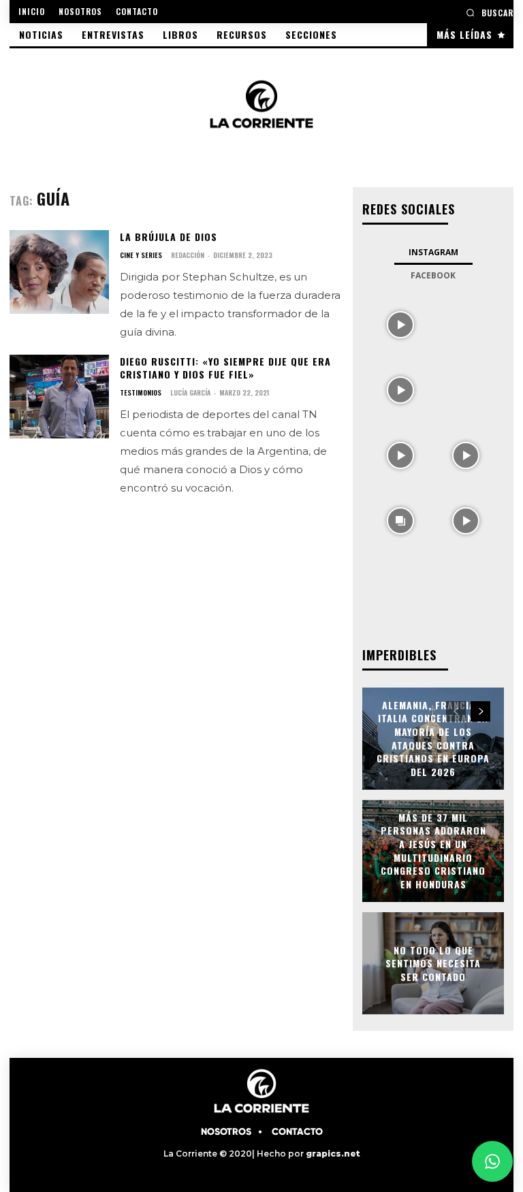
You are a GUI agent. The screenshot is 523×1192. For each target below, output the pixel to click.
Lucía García (190, 392)
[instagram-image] (400, 323)
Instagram (433, 252)
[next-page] (480, 711)
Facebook (433, 275)
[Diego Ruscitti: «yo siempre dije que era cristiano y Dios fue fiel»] (59, 396)
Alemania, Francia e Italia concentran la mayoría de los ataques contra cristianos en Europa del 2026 (433, 738)
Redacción (187, 255)
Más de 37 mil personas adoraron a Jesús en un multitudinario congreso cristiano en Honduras (433, 850)
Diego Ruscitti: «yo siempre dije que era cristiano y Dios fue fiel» (225, 368)
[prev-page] (456, 711)
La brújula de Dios (168, 236)
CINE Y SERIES (141, 255)
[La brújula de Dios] (59, 272)
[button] (489, 12)
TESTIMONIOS (140, 392)
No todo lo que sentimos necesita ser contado (433, 962)
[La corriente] (261, 104)
